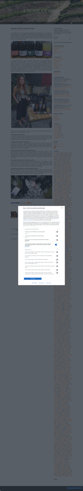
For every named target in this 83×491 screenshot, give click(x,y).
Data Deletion (34, 282)
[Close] (62, 208)
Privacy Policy (48, 282)
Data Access (41, 282)
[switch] (56, 232)
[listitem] (41, 229)
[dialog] (41, 245)
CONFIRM (33, 278)
